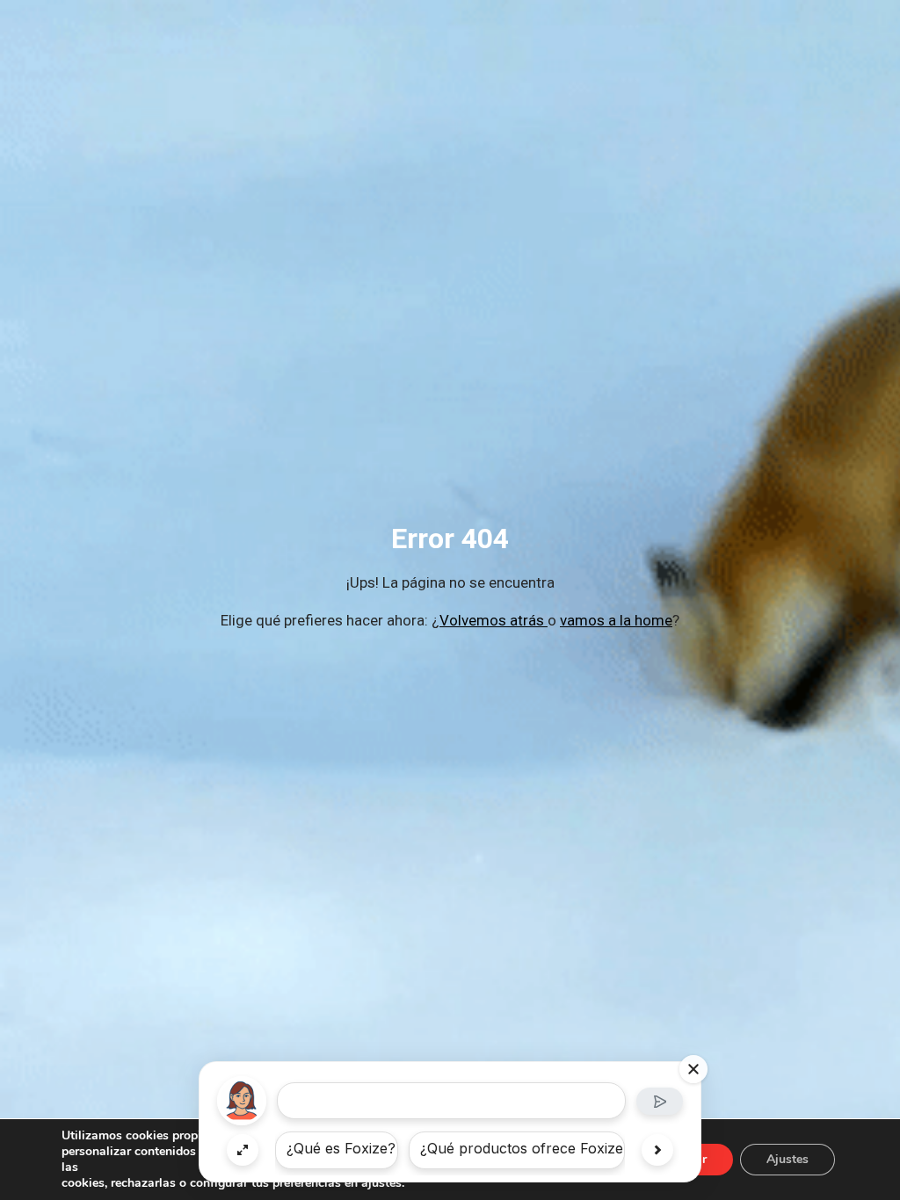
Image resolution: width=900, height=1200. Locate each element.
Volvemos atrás (493, 620)
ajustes (381, 1183)
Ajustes (787, 1159)
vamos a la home (616, 620)
